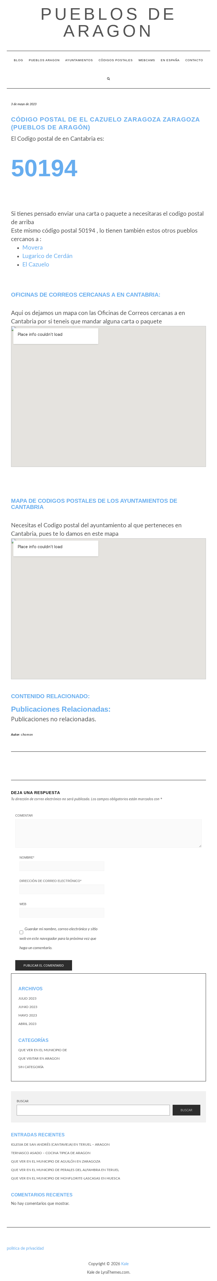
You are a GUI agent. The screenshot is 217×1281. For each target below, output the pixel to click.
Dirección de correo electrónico (50, 881)
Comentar (24, 815)
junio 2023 (27, 1007)
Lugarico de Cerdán (47, 256)
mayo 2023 (27, 1015)
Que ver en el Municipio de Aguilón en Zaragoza (55, 1161)
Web (22, 904)
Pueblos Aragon (44, 60)
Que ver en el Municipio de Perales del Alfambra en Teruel (65, 1170)
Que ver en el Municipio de (42, 1050)
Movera (32, 248)
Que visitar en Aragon (39, 1058)
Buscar (23, 1101)
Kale (125, 1264)
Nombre (26, 857)
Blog (18, 60)
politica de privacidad (25, 1249)
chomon (27, 734)
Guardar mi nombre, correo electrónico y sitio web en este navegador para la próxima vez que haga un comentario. (58, 938)
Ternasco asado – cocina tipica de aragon (50, 1153)
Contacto (194, 60)
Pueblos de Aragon (108, 22)
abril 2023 (27, 1024)
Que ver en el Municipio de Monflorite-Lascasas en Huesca (65, 1178)
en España (170, 60)
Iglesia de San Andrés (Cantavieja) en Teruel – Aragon (60, 1144)
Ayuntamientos (79, 60)
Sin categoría (31, 1067)
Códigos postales (116, 60)
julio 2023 (27, 998)
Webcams (146, 60)
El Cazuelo (35, 265)
